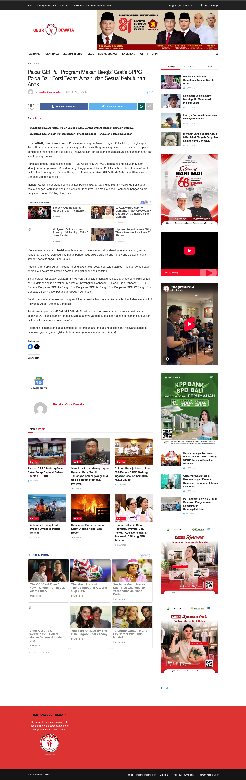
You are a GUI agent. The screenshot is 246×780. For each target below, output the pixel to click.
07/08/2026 (34, 537)
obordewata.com (42, 774)
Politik (143, 53)
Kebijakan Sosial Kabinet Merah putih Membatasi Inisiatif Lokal (197, 99)
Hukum (90, 53)
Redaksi (31, 5)
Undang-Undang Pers (146, 774)
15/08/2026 (77, 488)
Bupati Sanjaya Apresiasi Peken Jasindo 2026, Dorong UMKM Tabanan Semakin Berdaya (82, 128)
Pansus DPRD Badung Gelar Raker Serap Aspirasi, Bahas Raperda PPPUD (45, 472)
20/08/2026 (34, 480)
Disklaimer (64, 5)
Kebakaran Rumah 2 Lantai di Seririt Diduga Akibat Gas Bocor (89, 528)
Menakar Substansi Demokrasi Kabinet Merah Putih (198, 80)
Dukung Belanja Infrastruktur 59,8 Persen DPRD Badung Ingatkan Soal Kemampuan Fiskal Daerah (132, 474)
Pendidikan (128, 53)
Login (215, 5)
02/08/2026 (77, 537)
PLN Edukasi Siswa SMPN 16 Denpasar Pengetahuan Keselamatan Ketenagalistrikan (200, 504)
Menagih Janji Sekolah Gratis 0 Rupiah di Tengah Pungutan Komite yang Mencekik (200, 137)
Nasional (34, 53)
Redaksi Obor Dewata (49, 91)
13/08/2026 (121, 484)
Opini (155, 53)
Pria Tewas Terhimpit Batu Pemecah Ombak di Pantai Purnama (44, 528)
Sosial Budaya (107, 53)
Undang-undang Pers (47, 5)
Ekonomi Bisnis (72, 53)
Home (30, 63)
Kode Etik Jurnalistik (80, 5)
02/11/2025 (71, 91)
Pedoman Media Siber (101, 5)
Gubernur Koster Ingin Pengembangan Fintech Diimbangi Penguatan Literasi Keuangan (81, 134)
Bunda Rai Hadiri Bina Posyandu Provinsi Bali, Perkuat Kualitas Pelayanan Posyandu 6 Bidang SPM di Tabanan (131, 532)
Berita (38, 63)
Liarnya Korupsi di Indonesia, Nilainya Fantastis (200, 116)
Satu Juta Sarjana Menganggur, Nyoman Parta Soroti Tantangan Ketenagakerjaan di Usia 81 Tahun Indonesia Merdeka (90, 475)
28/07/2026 (121, 544)
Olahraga (52, 53)
